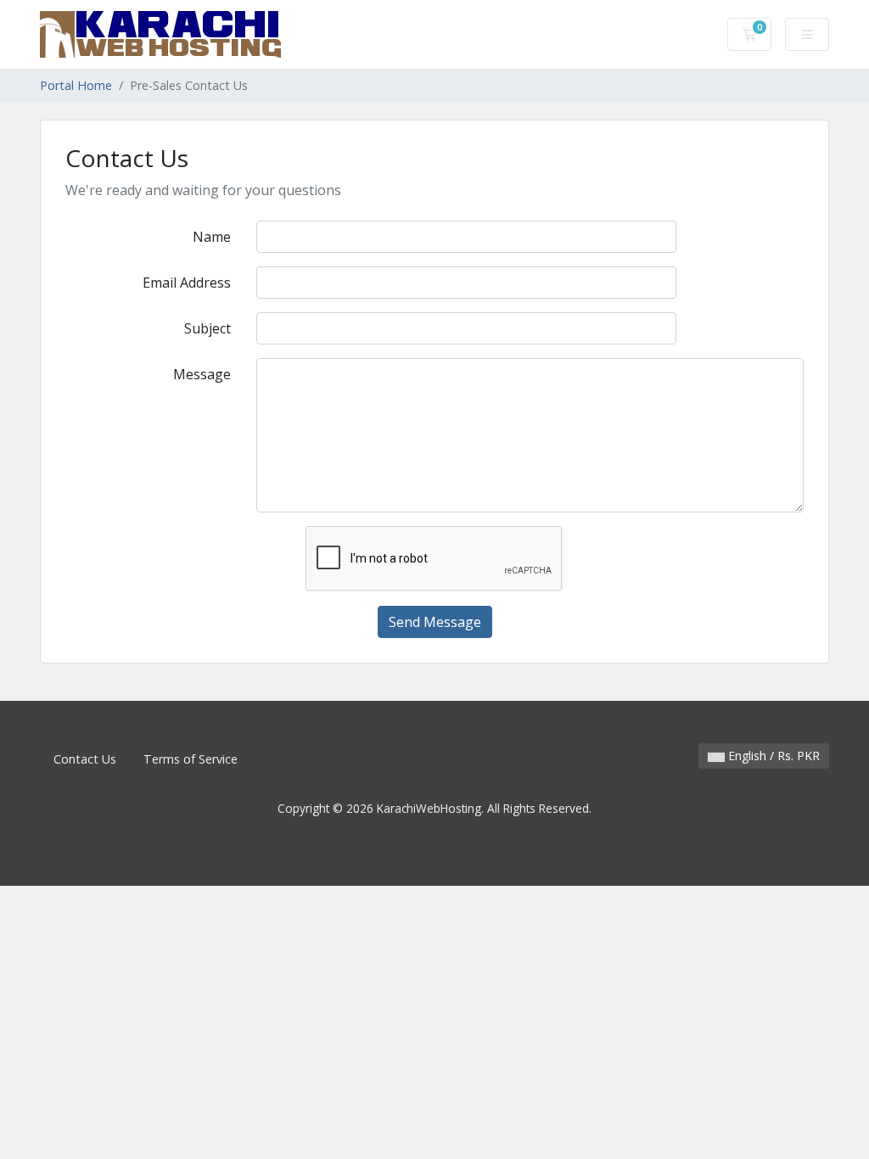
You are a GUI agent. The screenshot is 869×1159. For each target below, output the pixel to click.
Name (212, 236)
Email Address (187, 282)
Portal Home (76, 85)
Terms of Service (190, 759)
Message (202, 374)
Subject (207, 328)
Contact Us (84, 759)
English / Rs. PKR (772, 755)
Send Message (435, 622)
